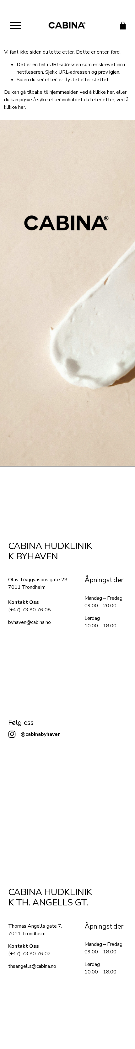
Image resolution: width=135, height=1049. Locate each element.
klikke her (103, 92)
